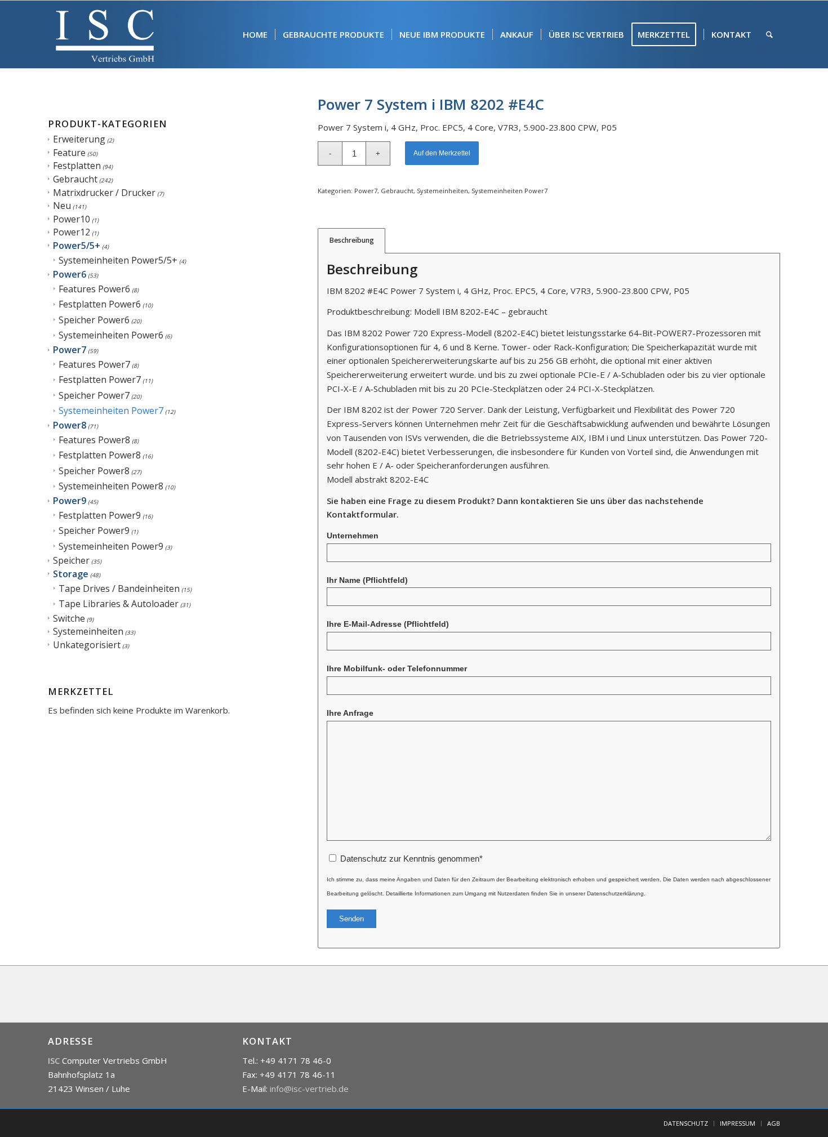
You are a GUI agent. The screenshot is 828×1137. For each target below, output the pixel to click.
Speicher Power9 (94, 530)
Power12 (71, 232)
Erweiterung (79, 139)
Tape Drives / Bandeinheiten (119, 588)
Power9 (69, 500)
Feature (69, 152)
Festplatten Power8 (100, 455)
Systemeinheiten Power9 (111, 546)
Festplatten (77, 165)
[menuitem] (255, 34)
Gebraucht (75, 179)
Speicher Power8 (94, 471)
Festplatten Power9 (100, 515)
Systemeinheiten (88, 631)
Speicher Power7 (94, 395)
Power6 (69, 274)
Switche (69, 618)
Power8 (69, 425)
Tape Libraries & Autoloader (119, 604)
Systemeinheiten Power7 (111, 410)
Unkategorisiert (87, 645)
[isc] (105, 34)
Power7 (69, 350)
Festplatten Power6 (100, 304)
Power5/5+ (76, 245)
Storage (70, 574)
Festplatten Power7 (100, 379)
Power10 (71, 219)
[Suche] (769, 34)
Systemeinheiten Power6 (111, 335)
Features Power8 (94, 440)
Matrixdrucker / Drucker (104, 192)
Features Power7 (94, 364)
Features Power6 (94, 289)
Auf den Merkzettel (441, 153)
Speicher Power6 (94, 320)
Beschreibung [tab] (352, 240)
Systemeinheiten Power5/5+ (118, 260)
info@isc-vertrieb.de (309, 1088)
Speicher (71, 560)
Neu (62, 205)
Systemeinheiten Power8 (111, 486)
